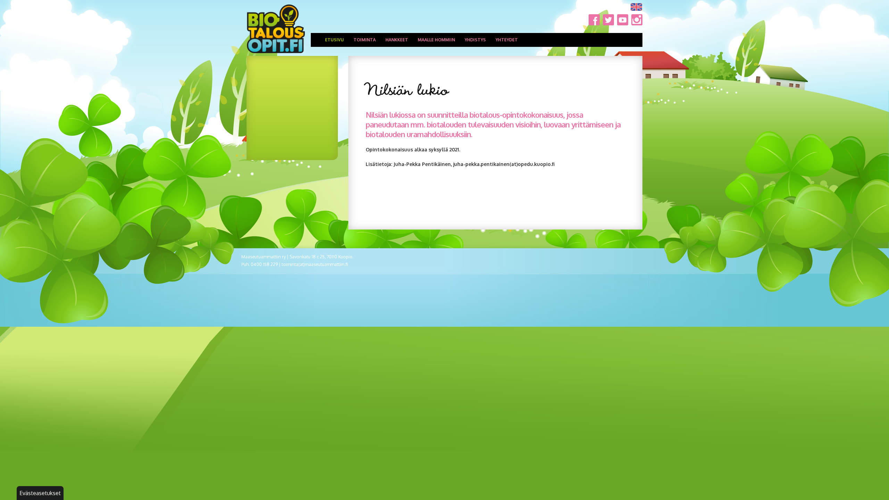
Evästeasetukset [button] (40, 493)
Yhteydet (507, 39)
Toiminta (365, 39)
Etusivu (334, 39)
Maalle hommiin (436, 39)
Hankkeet (396, 39)
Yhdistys (475, 39)
